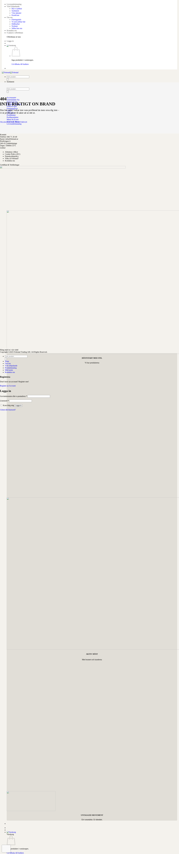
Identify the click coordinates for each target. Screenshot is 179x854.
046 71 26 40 (12, 137)
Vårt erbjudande (11, 366)
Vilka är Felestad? (12, 158)
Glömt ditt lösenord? (8, 410)
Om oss (10, 17)
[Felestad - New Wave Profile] (10, 72)
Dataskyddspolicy (12, 156)
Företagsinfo (16, 20)
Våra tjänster (16, 13)
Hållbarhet (16, 24)
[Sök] (8, 79)
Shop (7, 361)
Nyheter (15, 26)
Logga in (18, 405)
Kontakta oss (12, 30)
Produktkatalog (11, 368)
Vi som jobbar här (18, 22)
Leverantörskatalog (14, 4)
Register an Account (8, 386)
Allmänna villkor (11, 152)
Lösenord (4, 401)
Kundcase (15, 15)
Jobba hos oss (17, 28)
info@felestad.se (11, 139)
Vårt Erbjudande (13, 6)
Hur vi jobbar (17, 9)
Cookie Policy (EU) (12, 154)
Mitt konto (9, 370)
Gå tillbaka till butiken (20, 64)
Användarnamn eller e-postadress (13, 396)
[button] (10, 41)
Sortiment (15, 11)
